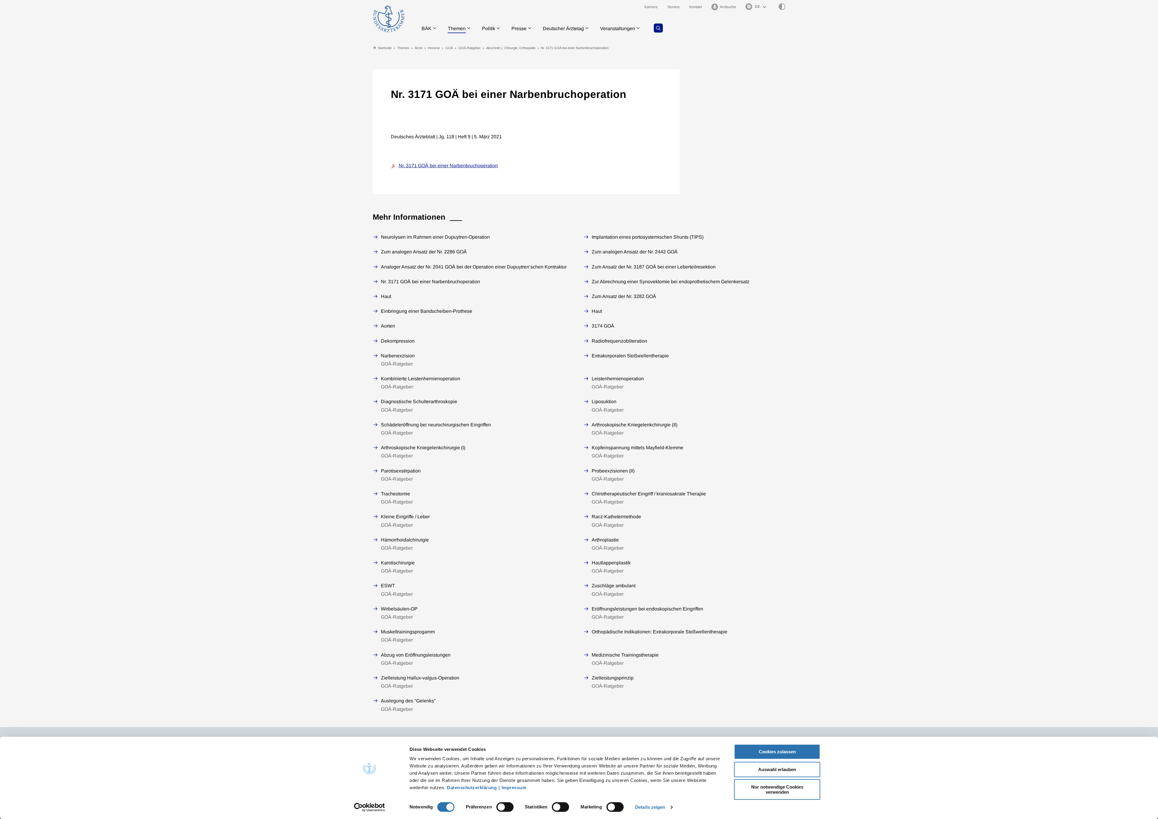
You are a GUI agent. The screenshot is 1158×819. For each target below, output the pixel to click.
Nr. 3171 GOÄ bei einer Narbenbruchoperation (448, 165)
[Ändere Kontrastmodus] (782, 6)
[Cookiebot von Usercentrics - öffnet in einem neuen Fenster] (369, 807)
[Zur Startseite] (389, 19)
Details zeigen (650, 807)
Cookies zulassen (777, 751)
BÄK (427, 28)
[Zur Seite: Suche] (658, 28)
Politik (488, 28)
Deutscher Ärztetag (563, 28)
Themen (457, 28)
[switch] (505, 807)
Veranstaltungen (617, 28)
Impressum (514, 787)
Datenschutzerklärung (472, 787)
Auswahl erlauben (777, 769)
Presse (519, 28)
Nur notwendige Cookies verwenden (777, 789)
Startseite (385, 48)
